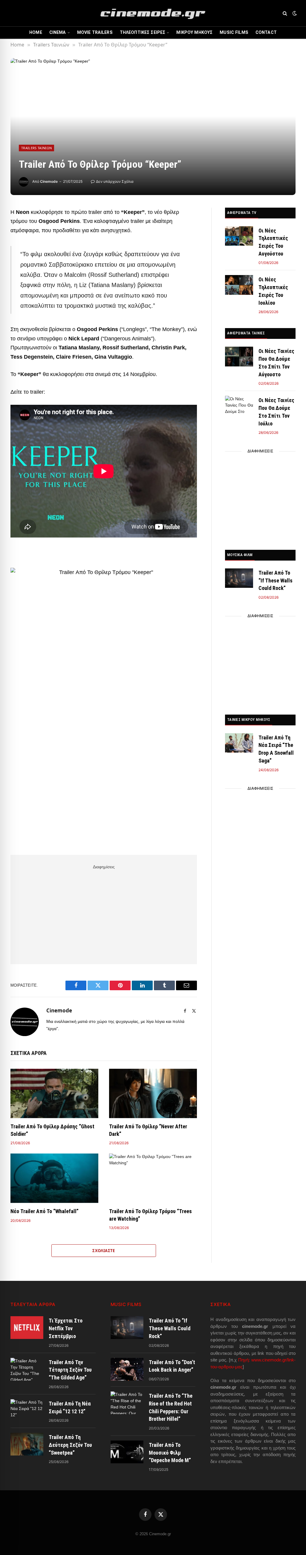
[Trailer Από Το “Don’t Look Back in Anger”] (127, 1369)
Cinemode (49, 181)
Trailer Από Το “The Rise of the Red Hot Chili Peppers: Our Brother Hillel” (170, 1407)
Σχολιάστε (103, 1250)
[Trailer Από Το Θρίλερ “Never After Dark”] (153, 1093)
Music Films (234, 32)
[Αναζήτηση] (284, 13)
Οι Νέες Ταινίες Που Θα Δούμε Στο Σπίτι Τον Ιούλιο (276, 411)
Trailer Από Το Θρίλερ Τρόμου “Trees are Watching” (150, 1215)
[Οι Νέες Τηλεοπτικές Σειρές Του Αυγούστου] (239, 236)
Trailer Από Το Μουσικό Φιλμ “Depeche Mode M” (170, 1452)
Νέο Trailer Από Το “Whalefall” (44, 1211)
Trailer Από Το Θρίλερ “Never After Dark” (148, 1130)
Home (35, 32)
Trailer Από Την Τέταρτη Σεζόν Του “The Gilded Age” (70, 1370)
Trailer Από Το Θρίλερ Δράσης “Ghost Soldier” (52, 1130)
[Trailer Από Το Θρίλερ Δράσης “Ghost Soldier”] (54, 1093)
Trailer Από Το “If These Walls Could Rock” (275, 580)
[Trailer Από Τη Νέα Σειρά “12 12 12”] (26, 1410)
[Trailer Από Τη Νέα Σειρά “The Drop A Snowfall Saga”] (239, 743)
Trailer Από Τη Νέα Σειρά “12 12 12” (70, 1407)
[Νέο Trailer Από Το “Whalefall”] (54, 1178)
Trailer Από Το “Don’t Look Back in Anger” (172, 1366)
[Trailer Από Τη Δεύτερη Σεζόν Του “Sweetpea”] (26, 1444)
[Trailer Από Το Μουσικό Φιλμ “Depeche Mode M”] (127, 1452)
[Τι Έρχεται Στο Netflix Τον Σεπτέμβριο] (26, 1327)
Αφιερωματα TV (241, 212)
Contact (266, 32)
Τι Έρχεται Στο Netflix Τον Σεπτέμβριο (65, 1328)
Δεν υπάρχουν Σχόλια (115, 181)
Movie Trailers (95, 32)
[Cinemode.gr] (153, 13)
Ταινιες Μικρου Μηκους (248, 719)
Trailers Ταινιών (36, 148)
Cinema (57, 32)
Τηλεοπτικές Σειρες (143, 32)
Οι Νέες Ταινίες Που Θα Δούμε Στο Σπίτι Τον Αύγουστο (276, 362)
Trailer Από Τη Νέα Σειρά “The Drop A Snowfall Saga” (276, 749)
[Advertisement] (103, 913)
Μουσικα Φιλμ (240, 554)
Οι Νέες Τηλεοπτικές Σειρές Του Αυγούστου (273, 242)
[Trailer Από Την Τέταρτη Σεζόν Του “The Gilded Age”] (26, 1369)
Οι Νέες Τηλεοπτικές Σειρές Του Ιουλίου (273, 291)
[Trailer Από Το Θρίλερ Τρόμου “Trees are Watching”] (153, 1178)
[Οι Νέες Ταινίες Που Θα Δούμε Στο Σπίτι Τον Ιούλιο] (239, 405)
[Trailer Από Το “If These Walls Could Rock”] (239, 578)
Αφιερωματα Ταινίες (246, 333)
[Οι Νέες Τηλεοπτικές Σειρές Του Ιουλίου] (239, 285)
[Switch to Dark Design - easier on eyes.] (294, 13)
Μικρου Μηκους (194, 32)
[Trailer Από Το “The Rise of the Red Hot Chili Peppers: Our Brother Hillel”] (127, 1402)
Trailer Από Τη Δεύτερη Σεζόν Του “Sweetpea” (70, 1445)
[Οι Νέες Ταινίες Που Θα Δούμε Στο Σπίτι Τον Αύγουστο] (239, 356)
